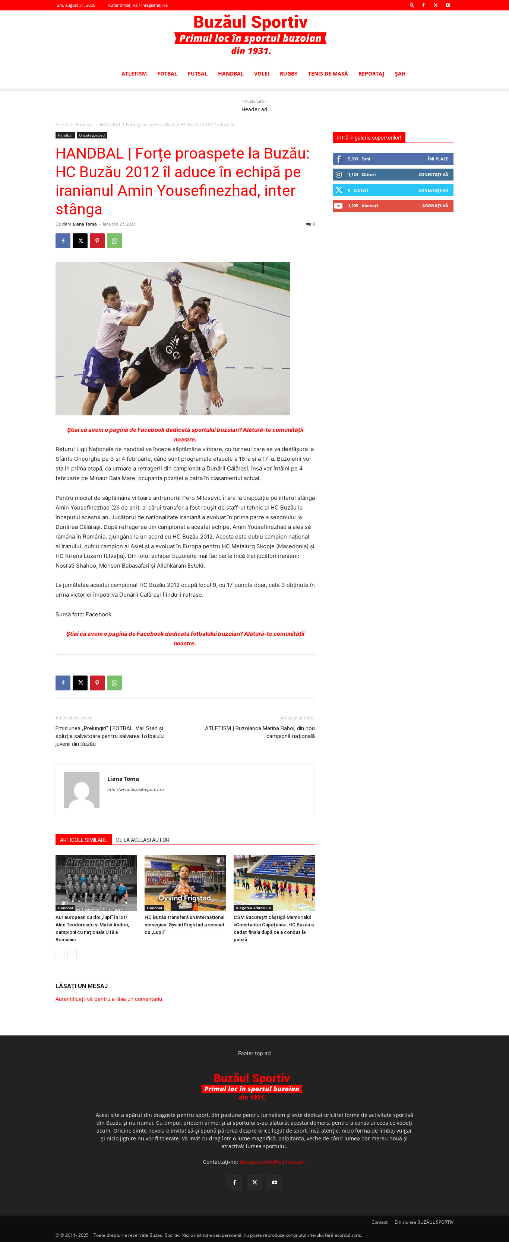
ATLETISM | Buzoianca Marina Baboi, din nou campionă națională (260, 732)
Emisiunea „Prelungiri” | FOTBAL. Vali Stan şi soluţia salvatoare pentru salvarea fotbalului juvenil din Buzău (110, 736)
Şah (400, 73)
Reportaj (371, 73)
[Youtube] (447, 5)
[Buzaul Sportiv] (254, 35)
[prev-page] (60, 954)
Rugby (289, 73)
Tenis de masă (328, 73)
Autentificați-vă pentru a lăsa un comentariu (109, 999)
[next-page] (72, 954)
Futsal (198, 73)
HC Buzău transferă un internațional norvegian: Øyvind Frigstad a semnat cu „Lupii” (185, 924)
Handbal (231, 73)
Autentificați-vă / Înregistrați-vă (138, 5)
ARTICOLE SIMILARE (83, 840)
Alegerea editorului (253, 907)
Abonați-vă (435, 205)
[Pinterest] (97, 240)
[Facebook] (423, 5)
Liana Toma (85, 224)
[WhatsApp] (114, 240)
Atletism (134, 73)
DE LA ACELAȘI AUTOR (143, 840)
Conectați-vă (433, 174)
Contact (380, 1222)
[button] (412, 5)
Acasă (62, 124)
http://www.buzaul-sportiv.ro (135, 789)
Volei (261, 73)
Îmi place (438, 159)
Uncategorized (92, 135)
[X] (435, 5)
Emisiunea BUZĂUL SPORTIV (424, 1222)
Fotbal (167, 73)
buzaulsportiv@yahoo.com (273, 1161)
